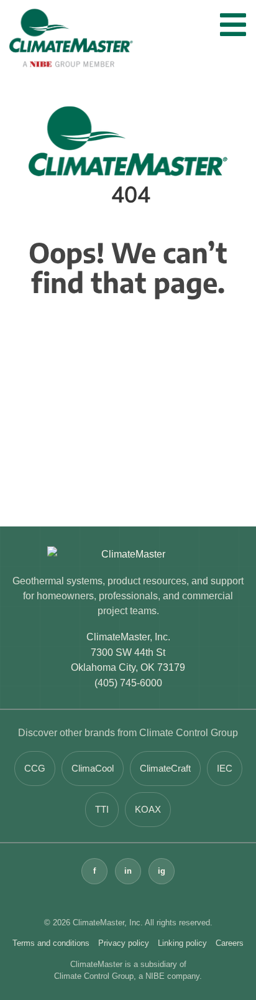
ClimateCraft (165, 768)
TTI (102, 809)
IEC (224, 768)
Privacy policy (123, 943)
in (128, 871)
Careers (230, 943)
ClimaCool (92, 768)
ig (161, 871)
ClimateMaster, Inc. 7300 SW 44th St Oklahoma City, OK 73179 (128, 652)
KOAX (148, 809)
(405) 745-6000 (128, 683)
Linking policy (182, 943)
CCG (34, 768)
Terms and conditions (50, 943)
